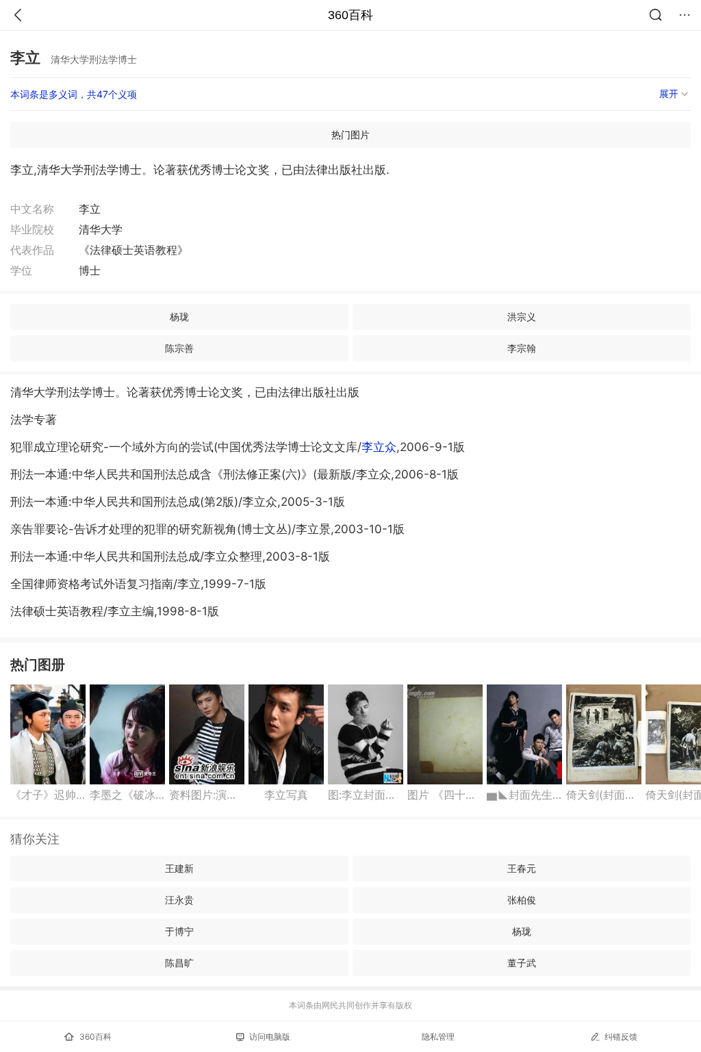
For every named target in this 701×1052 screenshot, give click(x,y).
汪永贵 (179, 900)
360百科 (350, 15)
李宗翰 (521, 348)
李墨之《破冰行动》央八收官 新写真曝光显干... (127, 794)
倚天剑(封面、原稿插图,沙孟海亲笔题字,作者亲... (603, 794)
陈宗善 (179, 348)
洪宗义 (521, 316)
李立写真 (286, 794)
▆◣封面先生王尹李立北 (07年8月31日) (524, 794)
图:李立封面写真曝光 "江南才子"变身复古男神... (365, 794)
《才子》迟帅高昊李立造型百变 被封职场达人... (48, 794)
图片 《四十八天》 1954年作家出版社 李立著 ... (445, 794)
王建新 (179, 868)
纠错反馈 (620, 1036)
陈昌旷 (179, 962)
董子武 (521, 962)
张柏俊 (521, 900)
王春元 (521, 868)
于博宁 (179, 931)
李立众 (378, 447)
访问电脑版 (269, 1036)
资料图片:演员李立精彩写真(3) (206, 794)
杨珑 (179, 316)
